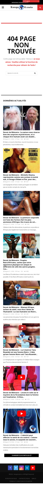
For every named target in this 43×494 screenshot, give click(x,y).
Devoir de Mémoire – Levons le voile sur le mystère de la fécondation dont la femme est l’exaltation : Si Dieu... (21, 394)
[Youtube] (32, 467)
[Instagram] (21, 467)
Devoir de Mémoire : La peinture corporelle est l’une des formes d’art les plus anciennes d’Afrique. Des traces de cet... (21, 219)
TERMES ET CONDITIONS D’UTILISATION (20, 481)
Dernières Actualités (14, 100)
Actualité (7, 107)
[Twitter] (16, 467)
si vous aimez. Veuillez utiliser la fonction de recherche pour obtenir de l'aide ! (22, 62)
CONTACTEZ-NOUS (24, 478)
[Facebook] (10, 467)
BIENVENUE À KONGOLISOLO (20, 2)
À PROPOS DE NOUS (11, 478)
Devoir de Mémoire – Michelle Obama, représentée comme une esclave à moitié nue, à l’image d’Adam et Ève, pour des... (20, 177)
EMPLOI (34, 478)
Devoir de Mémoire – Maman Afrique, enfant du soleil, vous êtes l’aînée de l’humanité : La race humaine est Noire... (20, 309)
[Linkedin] (27, 467)
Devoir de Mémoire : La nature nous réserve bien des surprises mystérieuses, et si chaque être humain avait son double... (21, 134)
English (27, 1)
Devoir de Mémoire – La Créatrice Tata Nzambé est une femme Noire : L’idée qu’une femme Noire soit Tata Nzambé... (20, 352)
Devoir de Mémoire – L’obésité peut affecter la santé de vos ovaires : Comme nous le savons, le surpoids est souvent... (20, 437)
